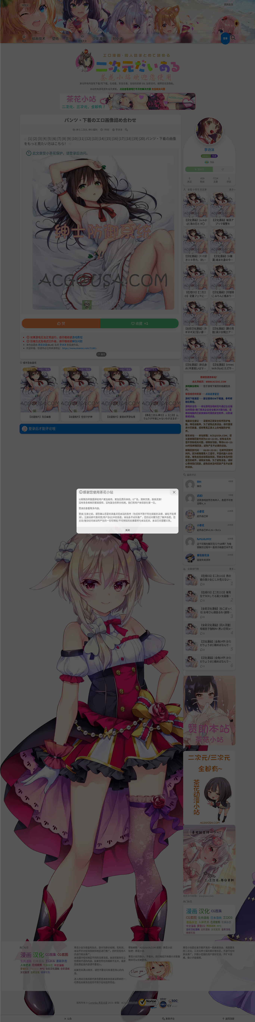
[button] (174, 492)
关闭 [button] (127, 530)
